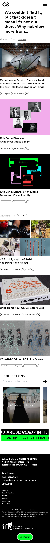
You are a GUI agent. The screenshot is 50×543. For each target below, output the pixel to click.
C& (6, 4)
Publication (22, 216)
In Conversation (19, 94)
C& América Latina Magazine (11, 269)
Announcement (19, 148)
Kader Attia (22, 39)
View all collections (15, 381)
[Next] (45, 381)
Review (27, 269)
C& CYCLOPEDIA (26, 438)
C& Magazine (6, 94)
